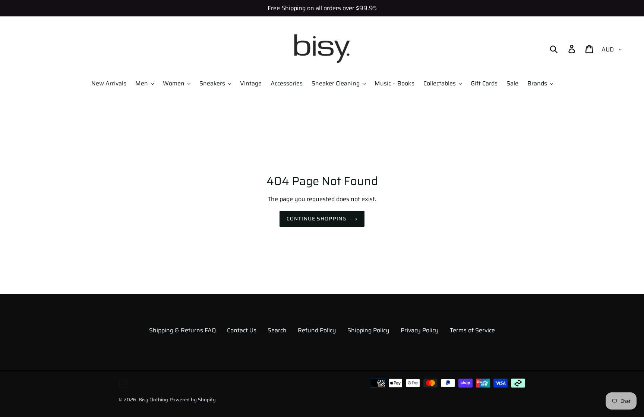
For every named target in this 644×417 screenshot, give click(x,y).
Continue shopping (316, 218)
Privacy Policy (420, 330)
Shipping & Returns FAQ (182, 330)
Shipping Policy (368, 330)
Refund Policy (317, 330)
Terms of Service (472, 330)
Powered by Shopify (193, 400)
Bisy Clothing (153, 400)
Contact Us (241, 330)
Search (277, 330)
